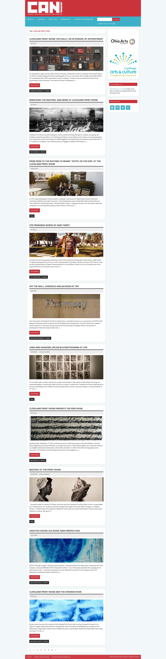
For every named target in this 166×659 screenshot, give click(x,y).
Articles (30, 19)
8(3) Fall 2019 (34, 460)
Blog (32, 216)
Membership (65, 19)
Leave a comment (44, 352)
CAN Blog (41, 19)
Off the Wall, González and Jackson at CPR (54, 286)
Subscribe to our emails (117, 89)
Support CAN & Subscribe (83, 19)
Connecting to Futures (106, 24)
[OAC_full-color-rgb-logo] (123, 45)
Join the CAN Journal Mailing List (61, 657)
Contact (29, 657)
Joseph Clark (34, 168)
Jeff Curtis (33, 43)
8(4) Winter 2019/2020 (37, 338)
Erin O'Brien (34, 535)
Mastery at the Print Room (45, 469)
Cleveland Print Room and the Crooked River (55, 591)
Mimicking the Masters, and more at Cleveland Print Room (63, 99)
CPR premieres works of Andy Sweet (49, 225)
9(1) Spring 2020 (35, 277)
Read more (35, 85)
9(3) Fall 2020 (34, 152)
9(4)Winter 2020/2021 (37, 91)
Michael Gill (34, 352)
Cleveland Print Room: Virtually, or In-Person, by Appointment (66, 38)
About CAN (53, 19)
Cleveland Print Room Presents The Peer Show (55, 408)
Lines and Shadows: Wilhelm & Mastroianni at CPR (58, 347)
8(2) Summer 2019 (36, 582)
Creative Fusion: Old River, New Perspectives (54, 530)
